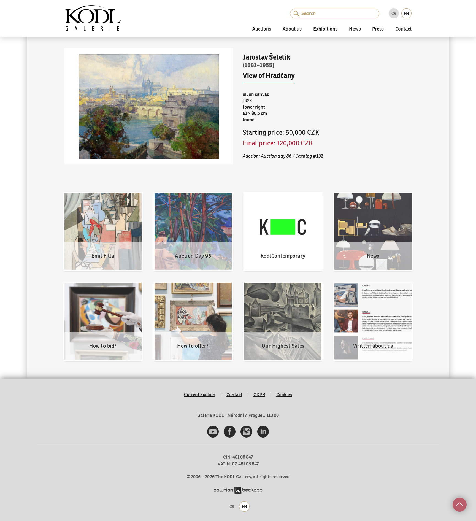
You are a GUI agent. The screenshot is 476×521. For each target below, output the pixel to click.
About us (292, 29)
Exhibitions (325, 29)
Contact (403, 29)
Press (378, 29)
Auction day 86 (276, 156)
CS (393, 13)
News (355, 29)
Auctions (261, 29)
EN (406, 13)
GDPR (259, 395)
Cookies (284, 395)
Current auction (199, 395)
